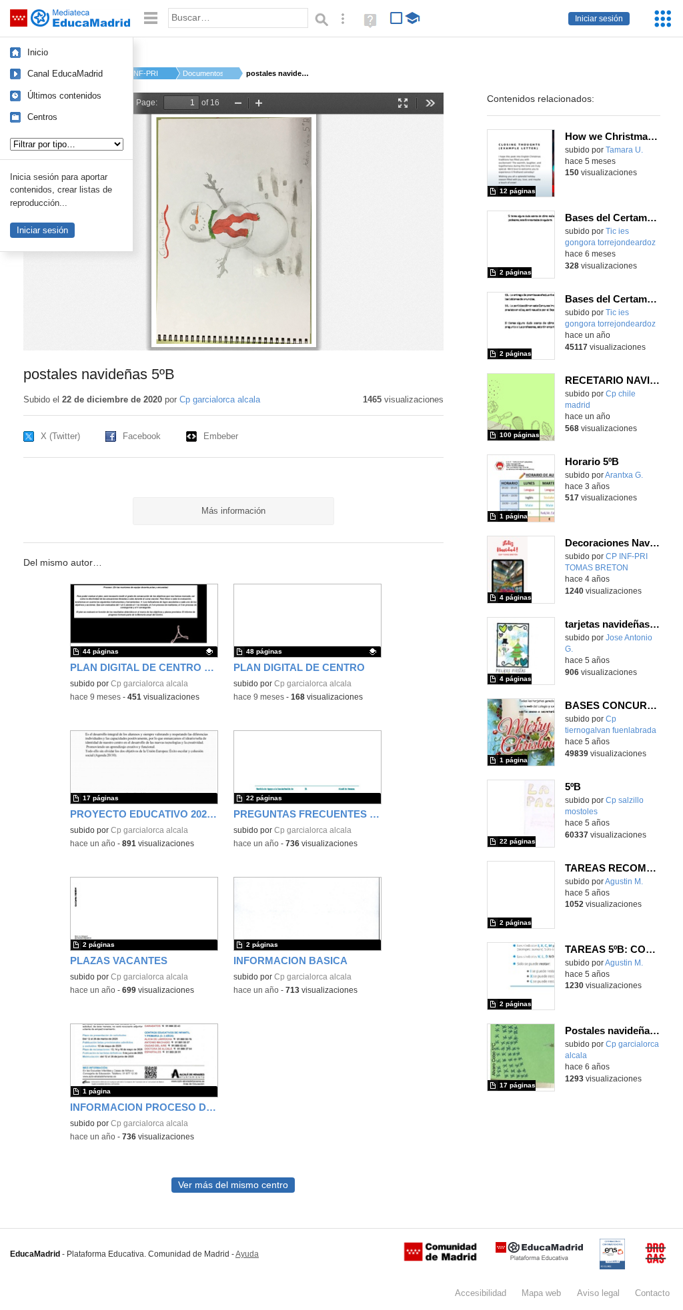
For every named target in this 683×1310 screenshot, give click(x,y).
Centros (42, 117)
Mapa (541, 1293)
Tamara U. (624, 150)
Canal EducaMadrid (65, 74)
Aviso (598, 1293)
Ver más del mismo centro (233, 1185)
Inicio (37, 52)
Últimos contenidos (64, 96)
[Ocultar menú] (150, 18)
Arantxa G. (624, 475)
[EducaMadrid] (539, 1258)
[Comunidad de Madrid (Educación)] (440, 1258)
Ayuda (247, 1254)
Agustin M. (624, 882)
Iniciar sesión (599, 19)
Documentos (203, 73)
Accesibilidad (480, 1293)
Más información (233, 511)
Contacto (652, 1293)
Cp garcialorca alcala (219, 399)
